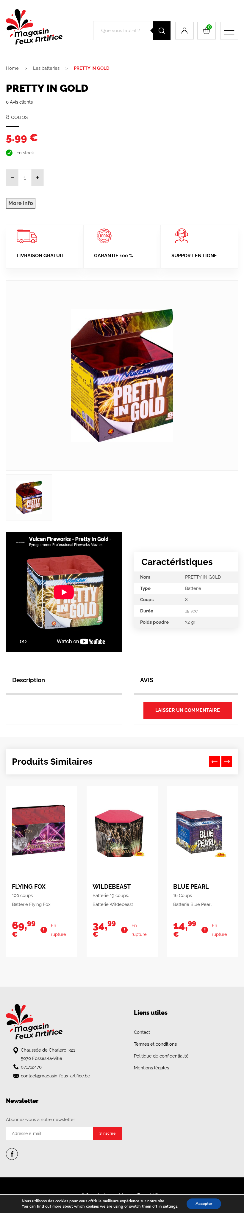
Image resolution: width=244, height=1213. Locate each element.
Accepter (203, 1203)
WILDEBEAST (112, 886)
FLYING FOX (29, 886)
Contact (142, 1032)
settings (170, 1206)
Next (226, 761)
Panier (209, 27)
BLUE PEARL (191, 886)
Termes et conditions (155, 1044)
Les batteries (46, 68)
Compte (184, 30)
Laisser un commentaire (187, 710)
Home (12, 68)
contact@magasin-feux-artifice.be (55, 1076)
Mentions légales (151, 1068)
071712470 (31, 1067)
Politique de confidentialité (161, 1056)
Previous (214, 761)
